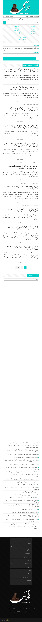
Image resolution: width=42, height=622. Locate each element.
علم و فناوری (27, 553)
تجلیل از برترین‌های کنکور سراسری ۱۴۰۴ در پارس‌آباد (23, 524)
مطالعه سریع (20, 82)
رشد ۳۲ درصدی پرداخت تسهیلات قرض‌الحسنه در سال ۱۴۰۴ (22, 472)
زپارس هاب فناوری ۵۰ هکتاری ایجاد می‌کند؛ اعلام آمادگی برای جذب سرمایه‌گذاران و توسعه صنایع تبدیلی (22, 460)
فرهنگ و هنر (27, 557)
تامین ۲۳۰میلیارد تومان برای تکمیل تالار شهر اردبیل (24, 457)
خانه (30, 540)
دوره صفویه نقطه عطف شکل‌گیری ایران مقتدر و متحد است (22, 454)
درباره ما (29, 580)
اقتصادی (29, 550)
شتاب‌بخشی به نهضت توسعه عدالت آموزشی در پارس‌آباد (22, 479)
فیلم (30, 570)
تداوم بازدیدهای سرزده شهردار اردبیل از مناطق (25, 512)
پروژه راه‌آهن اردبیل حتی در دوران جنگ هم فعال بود (24, 464)
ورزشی (29, 560)
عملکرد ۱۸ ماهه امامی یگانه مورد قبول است (26, 482)
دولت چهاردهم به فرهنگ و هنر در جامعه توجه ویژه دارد (24, 442)
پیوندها (29, 573)
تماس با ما (28, 583)
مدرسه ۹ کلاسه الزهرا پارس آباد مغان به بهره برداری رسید (22, 497)
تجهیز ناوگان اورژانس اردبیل (30, 492)
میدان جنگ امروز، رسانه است (30, 509)
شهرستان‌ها (28, 563)
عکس (29, 567)
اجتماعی (29, 546)
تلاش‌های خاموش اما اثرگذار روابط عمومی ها (26, 484)
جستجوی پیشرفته (26, 577)
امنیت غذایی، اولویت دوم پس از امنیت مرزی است (24, 494)
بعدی (18, 267)
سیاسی (29, 543)
